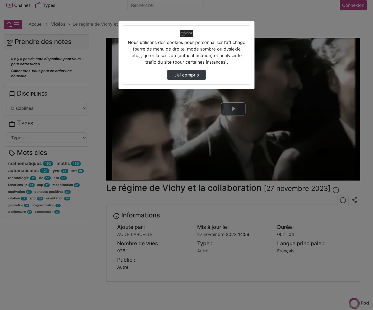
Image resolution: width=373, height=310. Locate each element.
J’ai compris (186, 75)
